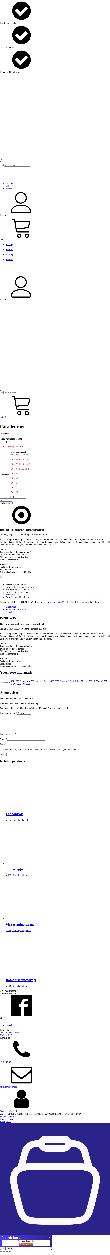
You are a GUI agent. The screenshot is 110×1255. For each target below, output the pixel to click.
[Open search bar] (1, 161)
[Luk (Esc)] (10, 1251)
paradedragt (76, 602)
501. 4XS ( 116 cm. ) (20, 681)
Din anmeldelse (8, 734)
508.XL (16, 684)
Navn (3, 739)
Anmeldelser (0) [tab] (13, 612)
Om (7, 186)
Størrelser (5, 474)
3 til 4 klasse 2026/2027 (55, 602)
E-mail (4, 744)
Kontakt (9, 188)
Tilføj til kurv (6, 503)
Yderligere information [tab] (16, 609)
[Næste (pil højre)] (4, 1254)
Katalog (9, 183)
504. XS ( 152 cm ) (79, 681)
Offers (9, 1248)
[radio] (20, 455)
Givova (96, 602)
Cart (3, 1248)
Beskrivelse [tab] (11, 607)
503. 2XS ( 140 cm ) (60, 681)
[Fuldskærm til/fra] (4, 1251)
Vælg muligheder (22, 820)
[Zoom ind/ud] (1, 1251)
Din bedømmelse (8, 713)
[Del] (7, 1251)
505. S (92, 681)
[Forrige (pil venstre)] (1, 1254)
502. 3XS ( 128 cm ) (40, 681)
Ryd (12, 497)
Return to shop (26, 1244)
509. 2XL (25, 684)
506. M (99, 681)
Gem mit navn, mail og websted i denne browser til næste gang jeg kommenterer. (39, 749)
